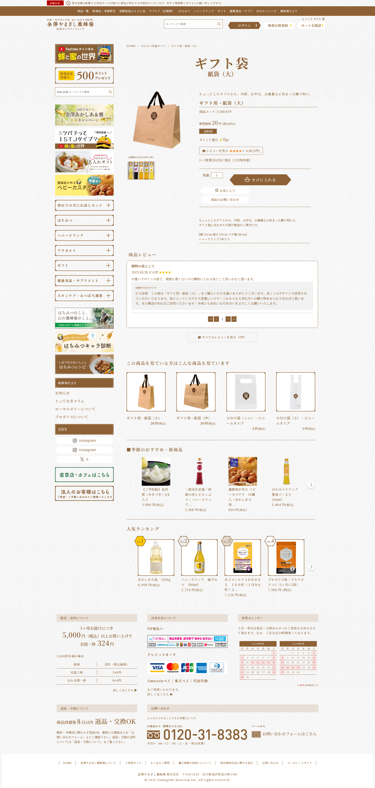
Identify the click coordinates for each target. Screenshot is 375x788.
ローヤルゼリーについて (75, 408)
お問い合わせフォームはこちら (289, 734)
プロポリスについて (71, 416)
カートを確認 (311, 25)
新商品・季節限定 (104, 11)
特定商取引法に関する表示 (236, 763)
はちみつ (184, 11)
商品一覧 (83, 11)
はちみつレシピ (266, 11)
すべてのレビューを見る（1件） (224, 337)
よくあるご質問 (160, 763)
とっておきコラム (70, 400)
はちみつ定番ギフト (153, 46)
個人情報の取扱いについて (195, 763)
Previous (131, 485)
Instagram (87, 441)
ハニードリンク (204, 11)
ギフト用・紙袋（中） (194, 417)
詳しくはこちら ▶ (125, 690)
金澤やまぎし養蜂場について (98, 763)
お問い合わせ (270, 763)
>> (234, 319)
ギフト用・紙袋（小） (144, 417)
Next (310, 485)
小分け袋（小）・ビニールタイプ (295, 420)
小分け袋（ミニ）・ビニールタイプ (245, 420)
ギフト (222, 11)
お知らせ (62, 392)
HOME (131, 46)
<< (210, 319)
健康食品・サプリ (241, 11)
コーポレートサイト (300, 763)
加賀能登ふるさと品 (132, 11)
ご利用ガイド (133, 763)
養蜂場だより (289, 11)
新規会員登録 (278, 25)
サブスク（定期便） (162, 11)
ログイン (244, 25)
